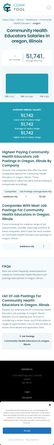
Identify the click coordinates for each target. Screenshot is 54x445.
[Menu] (49, 7)
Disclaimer (27, 397)
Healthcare (31, 19)
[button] (49, 405)
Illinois (20, 19)
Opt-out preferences (16, 440)
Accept (27, 430)
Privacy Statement (32, 440)
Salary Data (8, 19)
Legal (27, 391)
